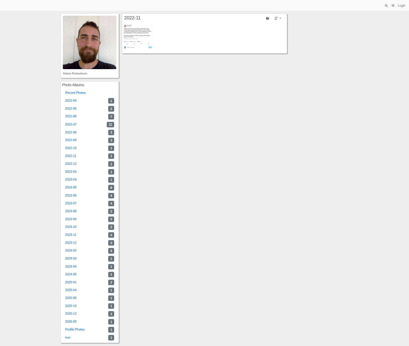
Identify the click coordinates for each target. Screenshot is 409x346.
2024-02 (88, 250)
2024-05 (88, 274)
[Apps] (393, 5)
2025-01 (88, 282)
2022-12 (88, 164)
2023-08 (88, 211)
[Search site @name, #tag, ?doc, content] (386, 5)
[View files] (267, 18)
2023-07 (88, 203)
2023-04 (88, 179)
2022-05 (88, 108)
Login (401, 5)
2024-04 (88, 266)
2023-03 (88, 172)
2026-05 (88, 321)
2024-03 (88, 258)
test (88, 337)
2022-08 (88, 132)
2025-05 (88, 298)
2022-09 (88, 140)
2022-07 (88, 124)
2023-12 (88, 243)
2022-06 (88, 116)
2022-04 (88, 101)
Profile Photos (88, 329)
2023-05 (88, 187)
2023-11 (88, 235)
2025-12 (88, 314)
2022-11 (88, 156)
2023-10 (88, 227)
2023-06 (88, 195)
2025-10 (88, 306)
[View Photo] (138, 36)
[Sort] (278, 18)
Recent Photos (75, 92)
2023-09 (88, 219)
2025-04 (88, 290)
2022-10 (88, 148)
